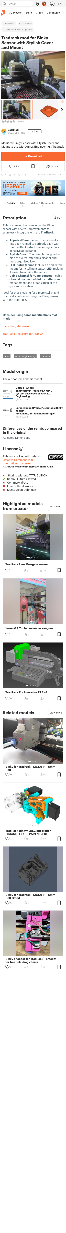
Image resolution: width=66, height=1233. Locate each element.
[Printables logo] (3, 13)
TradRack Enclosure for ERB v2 (23, 333)
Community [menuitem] (54, 12)
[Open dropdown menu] (63, 37)
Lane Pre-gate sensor (16, 326)
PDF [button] (59, 217)
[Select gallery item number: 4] (37, 557)
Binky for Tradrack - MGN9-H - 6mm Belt (30, 768)
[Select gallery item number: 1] (28, 557)
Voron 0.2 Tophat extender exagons (29, 628)
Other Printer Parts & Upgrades (18, 29)
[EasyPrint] (37, 4)
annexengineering (25, 356)
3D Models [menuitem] (15, 12)
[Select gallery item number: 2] (31, 557)
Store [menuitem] (29, 12)
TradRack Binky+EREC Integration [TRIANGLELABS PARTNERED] (28, 832)
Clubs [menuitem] (39, 12)
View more (56, 505)
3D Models (10, 23)
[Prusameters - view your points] (44, 4)
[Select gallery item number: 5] (38, 685)
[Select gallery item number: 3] (34, 557)
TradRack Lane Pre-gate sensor (26, 564)
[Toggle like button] (7, 570)
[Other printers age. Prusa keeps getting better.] (33, 188)
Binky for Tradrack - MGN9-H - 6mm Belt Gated (30, 896)
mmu (6, 356)
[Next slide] (61, 109)
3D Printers (26, 23)
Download (35, 156)
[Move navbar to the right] (62, 12)
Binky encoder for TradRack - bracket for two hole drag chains (30, 960)
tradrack (45, 356)
